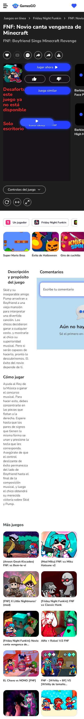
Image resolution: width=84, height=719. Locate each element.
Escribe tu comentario (58, 289)
